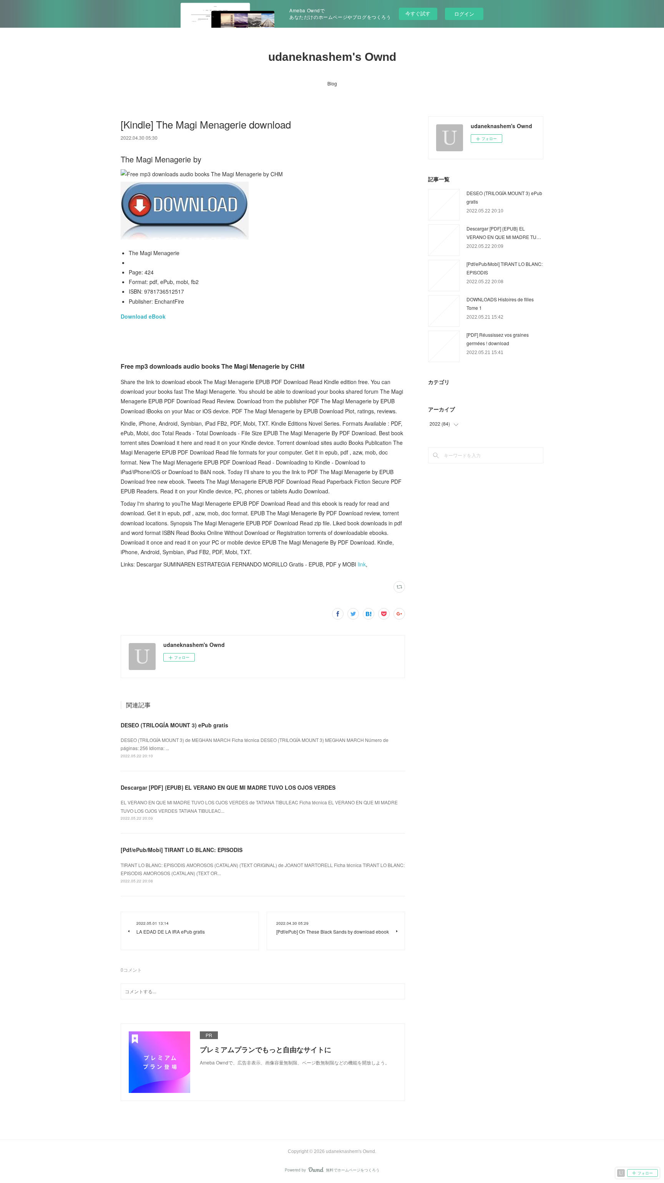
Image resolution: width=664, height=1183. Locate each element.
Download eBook (143, 316)
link (362, 564)
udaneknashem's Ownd (332, 56)
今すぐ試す (417, 13)
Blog (332, 83)
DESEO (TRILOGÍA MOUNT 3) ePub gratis (174, 725)
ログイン (464, 13)
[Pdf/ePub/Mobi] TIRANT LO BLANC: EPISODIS (181, 850)
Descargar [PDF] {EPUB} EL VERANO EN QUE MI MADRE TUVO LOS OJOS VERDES (228, 787)
